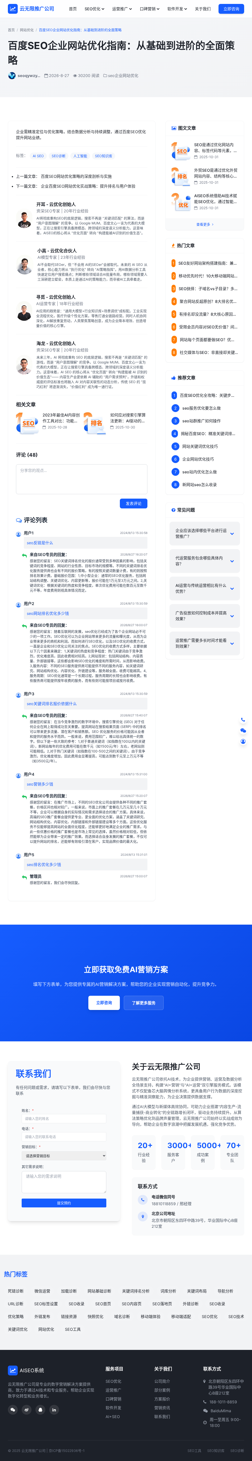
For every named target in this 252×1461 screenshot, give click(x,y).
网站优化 (27, 30)
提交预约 (64, 1203)
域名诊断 (122, 1316)
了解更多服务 (144, 1002)
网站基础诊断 (99, 1291)
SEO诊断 (58, 156)
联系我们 (162, 1416)
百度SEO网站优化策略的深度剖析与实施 (76, 176)
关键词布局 (197, 1291)
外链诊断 (191, 1303)
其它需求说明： (34, 1166)
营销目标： (31, 1147)
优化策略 (16, 1316)
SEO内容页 (132, 1303)
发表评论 (134, 503)
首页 (73, 8)
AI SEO (38, 156)
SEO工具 (73, 1329)
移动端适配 (181, 1316)
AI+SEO (113, 1416)
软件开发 (175, 8)
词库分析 (168, 1291)
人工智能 (80, 156)
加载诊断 (69, 1291)
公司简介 (162, 1381)
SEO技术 (236, 1316)
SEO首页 (103, 1303)
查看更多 (203, 224)
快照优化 (95, 1316)
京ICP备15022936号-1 (67, 1450)
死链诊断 (16, 1291)
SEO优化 (92, 8)
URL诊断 (15, 1303)
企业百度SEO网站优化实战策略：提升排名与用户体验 (88, 186)
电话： (28, 1128)
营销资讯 (162, 1407)
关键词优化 (18, 1329)
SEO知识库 (103, 156)
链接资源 (69, 1316)
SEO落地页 (162, 1303)
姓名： (28, 1110)
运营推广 (120, 8)
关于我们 (203, 8)
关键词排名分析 (136, 1291)
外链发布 (42, 1316)
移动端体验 (150, 1316)
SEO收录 (76, 1303)
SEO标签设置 (46, 1303)
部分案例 (162, 1390)
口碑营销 (148, 8)
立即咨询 (231, 8)
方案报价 (162, 1398)
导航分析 (225, 1291)
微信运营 (42, 1291)
